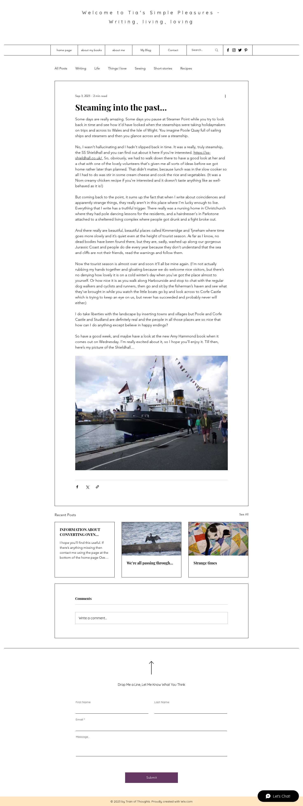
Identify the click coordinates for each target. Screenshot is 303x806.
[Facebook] (228, 50)
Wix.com (187, 801)
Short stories (163, 68)
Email (79, 719)
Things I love (117, 68)
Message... (83, 736)
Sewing (140, 68)
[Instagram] (234, 50)
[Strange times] (218, 539)
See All (243, 514)
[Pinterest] (246, 50)
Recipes (186, 68)
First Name (83, 702)
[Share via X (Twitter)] (87, 487)
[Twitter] (240, 50)
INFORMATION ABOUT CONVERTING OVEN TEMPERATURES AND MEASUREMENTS (80, 532)
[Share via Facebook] (77, 487)
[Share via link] (97, 487)
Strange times (205, 562)
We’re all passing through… (150, 562)
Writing (80, 68)
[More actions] (225, 95)
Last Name (161, 702)
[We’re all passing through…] (151, 539)
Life (97, 68)
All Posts (61, 68)
